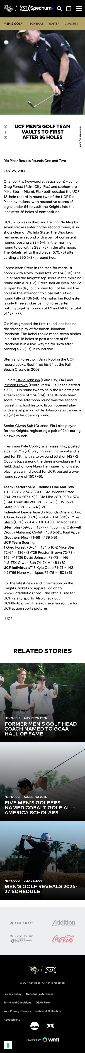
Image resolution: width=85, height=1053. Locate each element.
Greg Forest (13, 186)
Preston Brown (16, 385)
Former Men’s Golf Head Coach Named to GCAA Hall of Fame (41, 729)
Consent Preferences (39, 994)
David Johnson (28, 380)
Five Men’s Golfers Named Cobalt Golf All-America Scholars (40, 808)
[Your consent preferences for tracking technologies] (8, 1045)
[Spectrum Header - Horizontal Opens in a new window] (41, 8)
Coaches (71, 23)
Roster (54, 23)
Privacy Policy (13, 994)
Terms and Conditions (17, 1002)
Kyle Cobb (29, 446)
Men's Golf (12, 718)
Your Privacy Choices (17, 1011)
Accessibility (12, 1019)
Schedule (37, 23)
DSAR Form (43, 1002)
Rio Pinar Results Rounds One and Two (35, 161)
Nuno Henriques (46, 466)
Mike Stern (13, 191)
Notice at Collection (48, 1011)
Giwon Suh (24, 426)
